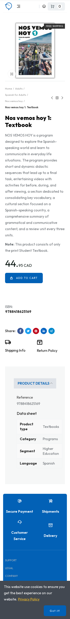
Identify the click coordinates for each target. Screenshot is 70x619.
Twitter (28, 331)
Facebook (20, 331)
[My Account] (44, 6)
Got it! (55, 611)
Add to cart (27, 278)
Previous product (52, 98)
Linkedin (44, 331)
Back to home (57, 98)
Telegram (51, 331)
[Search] (35, 6)
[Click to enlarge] (12, 74)
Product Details (33, 383)
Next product (62, 98)
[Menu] (18, 6)
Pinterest (36, 331)
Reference (25, 397)
